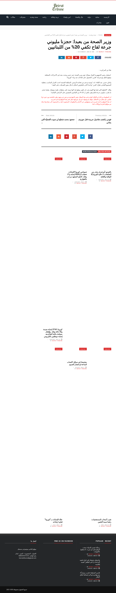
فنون (107, 22)
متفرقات (22, 17)
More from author (90, 151)
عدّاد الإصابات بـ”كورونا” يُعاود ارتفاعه (53, 520)
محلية (97, 17)
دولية (89, 17)
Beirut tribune (105, 52)
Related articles (104, 151)
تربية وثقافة (55, 17)
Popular (99, 541)
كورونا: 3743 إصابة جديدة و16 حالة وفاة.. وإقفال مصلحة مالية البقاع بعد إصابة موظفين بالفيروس (52, 333)
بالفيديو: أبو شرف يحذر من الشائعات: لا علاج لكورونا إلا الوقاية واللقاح (101, 174)
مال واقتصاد (79, 17)
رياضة (44, 17)
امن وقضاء (67, 17)
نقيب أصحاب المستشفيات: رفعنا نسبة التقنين (101, 520)
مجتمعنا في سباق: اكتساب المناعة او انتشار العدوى (77, 363)
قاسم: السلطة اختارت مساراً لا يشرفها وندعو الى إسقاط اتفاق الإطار (90, 575)
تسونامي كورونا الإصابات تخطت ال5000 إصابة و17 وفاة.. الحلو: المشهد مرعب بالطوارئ (77, 175)
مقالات (13, 17)
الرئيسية (106, 17)
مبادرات (99, 22)
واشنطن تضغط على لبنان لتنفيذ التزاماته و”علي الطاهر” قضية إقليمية (90, 29)
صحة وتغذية (34, 17)
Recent (108, 541)
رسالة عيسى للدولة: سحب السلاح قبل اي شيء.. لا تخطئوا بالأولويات (90, 26)
